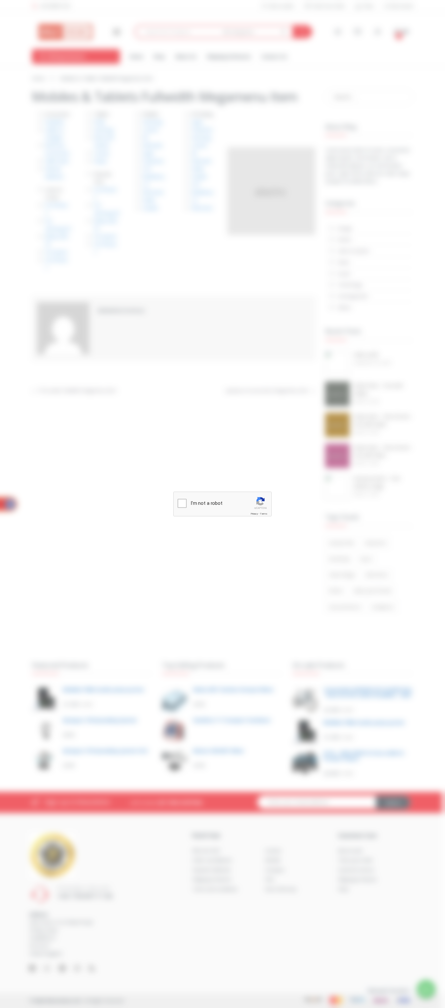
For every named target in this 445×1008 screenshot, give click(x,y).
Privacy (254, 513)
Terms (263, 513)
